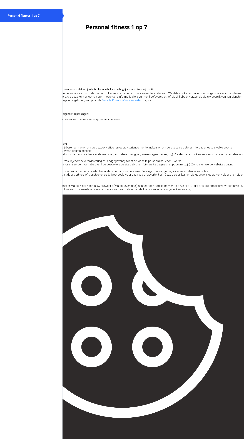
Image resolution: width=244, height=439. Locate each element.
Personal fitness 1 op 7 (23, 15)
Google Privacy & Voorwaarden (122, 100)
